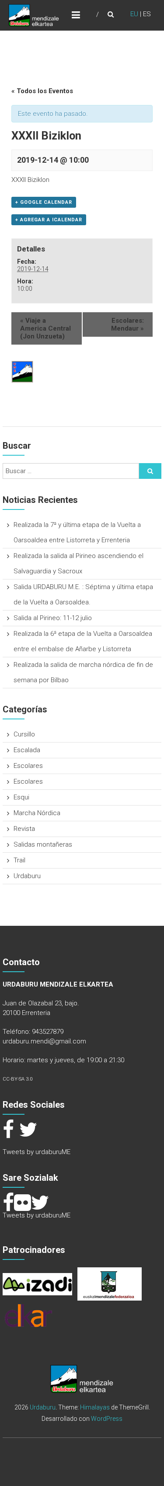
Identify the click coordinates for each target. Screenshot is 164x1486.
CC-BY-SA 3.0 (17, 1079)
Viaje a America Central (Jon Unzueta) (45, 328)
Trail (19, 860)
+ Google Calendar (43, 202)
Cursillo (24, 734)
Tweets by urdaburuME (36, 1152)
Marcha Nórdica (37, 813)
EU (134, 14)
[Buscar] (150, 471)
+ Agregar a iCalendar (48, 220)
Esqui (21, 797)
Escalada (27, 750)
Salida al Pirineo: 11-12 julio (53, 618)
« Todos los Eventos (42, 91)
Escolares (28, 766)
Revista (24, 829)
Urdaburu (27, 876)
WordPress (106, 1418)
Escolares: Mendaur (127, 324)
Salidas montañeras (43, 844)
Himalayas (95, 1407)
